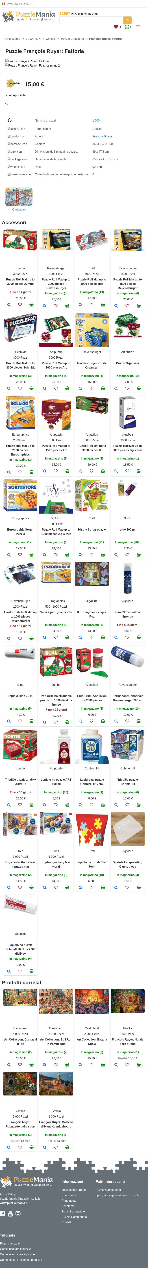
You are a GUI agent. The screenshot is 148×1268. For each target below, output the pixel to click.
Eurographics (20, 434)
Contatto (67, 1222)
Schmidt (20, 352)
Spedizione (69, 1195)
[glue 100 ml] (116, 555)
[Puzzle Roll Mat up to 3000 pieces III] (80, 471)
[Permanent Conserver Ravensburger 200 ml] (116, 721)
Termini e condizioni (74, 1211)
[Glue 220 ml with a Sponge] (116, 637)
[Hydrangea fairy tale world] (44, 888)
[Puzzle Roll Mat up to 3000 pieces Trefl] (80, 305)
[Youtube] (10, 1215)
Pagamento (69, 1200)
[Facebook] (2, 1215)
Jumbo (20, 268)
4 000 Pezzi (20, 1033)
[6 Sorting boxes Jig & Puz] (80, 637)
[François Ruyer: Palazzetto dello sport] (9, 1147)
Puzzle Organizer (127, 363)
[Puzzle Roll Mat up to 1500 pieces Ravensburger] (116, 306)
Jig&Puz (127, 434)
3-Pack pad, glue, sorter (56, 612)
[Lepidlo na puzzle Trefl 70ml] (80, 888)
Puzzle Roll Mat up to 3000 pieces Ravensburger (56, 284)
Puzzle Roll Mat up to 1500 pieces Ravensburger (127, 284)
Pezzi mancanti (10, 1243)
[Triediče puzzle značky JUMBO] (9, 805)
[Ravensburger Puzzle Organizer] (80, 388)
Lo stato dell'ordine (74, 1189)
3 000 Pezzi (56, 1033)
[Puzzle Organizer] (116, 388)
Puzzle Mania (11, 38)
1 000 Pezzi (33, 38)
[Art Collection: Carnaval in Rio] (9, 1065)
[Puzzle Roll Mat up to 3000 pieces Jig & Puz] (116, 471)
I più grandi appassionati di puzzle (117, 1195)
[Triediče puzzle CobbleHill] (116, 805)
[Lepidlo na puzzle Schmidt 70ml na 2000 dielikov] (9, 971)
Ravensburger (56, 268)
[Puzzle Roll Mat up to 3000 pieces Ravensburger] (44, 306)
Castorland (20, 1028)
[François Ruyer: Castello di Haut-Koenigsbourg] (44, 1147)
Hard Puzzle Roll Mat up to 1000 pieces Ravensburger (20, 616)
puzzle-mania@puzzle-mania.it (20, 1198)
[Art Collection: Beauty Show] (80, 1065)
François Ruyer (102, 136)
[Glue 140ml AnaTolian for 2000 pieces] (80, 721)
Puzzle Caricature (72, 38)
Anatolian (92, 434)
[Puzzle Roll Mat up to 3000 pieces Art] (44, 388)
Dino (20, 684)
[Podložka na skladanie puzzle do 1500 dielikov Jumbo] (44, 722)
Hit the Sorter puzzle (92, 529)
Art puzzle (56, 352)
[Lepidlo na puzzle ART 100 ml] (44, 805)
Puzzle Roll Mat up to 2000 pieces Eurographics (20, 450)
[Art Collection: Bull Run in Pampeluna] (44, 1065)
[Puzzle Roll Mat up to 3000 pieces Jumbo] (9, 305)
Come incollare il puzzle (15, 1248)
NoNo (127, 518)
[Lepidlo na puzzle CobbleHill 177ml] (80, 805)
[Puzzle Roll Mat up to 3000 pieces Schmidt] (9, 388)
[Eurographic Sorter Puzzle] (9, 555)
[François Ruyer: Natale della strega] (116, 1065)
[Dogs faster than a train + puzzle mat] (9, 888)
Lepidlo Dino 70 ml (20, 695)
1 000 (96, 120)
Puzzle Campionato (74, 1216)
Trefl (92, 268)
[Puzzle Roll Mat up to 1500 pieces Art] (44, 471)
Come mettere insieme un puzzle (21, 1259)
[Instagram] (18, 1215)
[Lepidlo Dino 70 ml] (9, 721)
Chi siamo (68, 1206)
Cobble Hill (92, 768)
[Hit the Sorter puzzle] (80, 555)
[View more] (20, 249)
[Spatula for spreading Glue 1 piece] (116, 888)
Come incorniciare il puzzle (17, 1254)
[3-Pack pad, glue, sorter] (44, 637)
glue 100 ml (127, 529)
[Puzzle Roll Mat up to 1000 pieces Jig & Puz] (44, 555)
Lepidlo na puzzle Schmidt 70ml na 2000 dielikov (20, 949)
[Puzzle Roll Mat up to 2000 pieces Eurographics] (9, 472)
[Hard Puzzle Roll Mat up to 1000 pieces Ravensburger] (9, 639)
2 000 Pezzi (91, 1033)
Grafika (50, 38)
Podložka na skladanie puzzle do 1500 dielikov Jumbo (56, 700)
